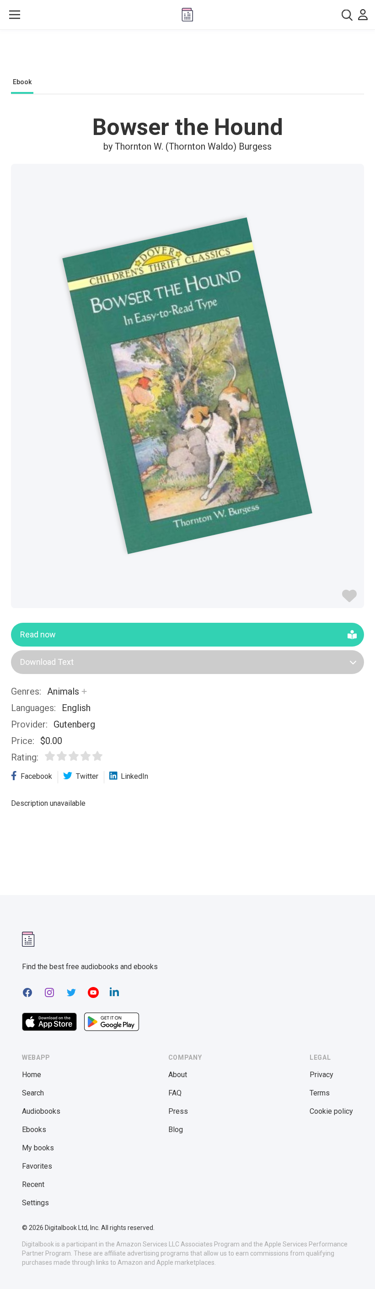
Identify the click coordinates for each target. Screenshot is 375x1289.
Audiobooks (41, 1111)
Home (31, 1074)
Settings (35, 1202)
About (177, 1074)
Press (178, 1111)
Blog (175, 1129)
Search (33, 1093)
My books (38, 1147)
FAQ (175, 1093)
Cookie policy (331, 1111)
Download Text (47, 662)
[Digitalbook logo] (187, 14)
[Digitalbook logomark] (28, 939)
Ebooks (34, 1129)
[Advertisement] (187, 55)
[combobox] (347, 15)
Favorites (37, 1166)
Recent (33, 1184)
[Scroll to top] (351, 1265)
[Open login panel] (363, 14)
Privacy (321, 1074)
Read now (38, 634)
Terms (320, 1093)
